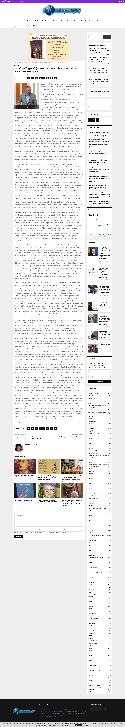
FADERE (90, 505)
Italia (89, 550)
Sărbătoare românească (95, 635)
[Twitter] (96, 709)
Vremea (91, 210)
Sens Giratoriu (46, 20)
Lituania (90, 562)
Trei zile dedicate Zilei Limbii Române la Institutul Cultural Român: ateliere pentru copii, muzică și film (99, 66)
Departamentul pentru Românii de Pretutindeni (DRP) (98, 465)
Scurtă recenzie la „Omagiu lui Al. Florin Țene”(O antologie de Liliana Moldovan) (48, 477)
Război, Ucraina (93, 618)
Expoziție (91, 500)
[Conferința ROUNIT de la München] (93, 348)
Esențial (90, 488)
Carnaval (91, 438)
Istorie (90, 547)
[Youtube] (105, 709)
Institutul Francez (93, 538)
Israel (90, 545)
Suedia (90, 663)
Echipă (76, 20)
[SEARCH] (109, 106)
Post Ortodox (92, 613)
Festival (90, 510)
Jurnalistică (91, 555)
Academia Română (93, 393)
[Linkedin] (101, 709)
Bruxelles (91, 423)
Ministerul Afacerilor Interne (96, 572)
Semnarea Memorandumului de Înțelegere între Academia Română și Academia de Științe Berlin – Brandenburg (104, 319)
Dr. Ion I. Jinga (92, 476)
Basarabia (91, 416)
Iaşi (89, 525)
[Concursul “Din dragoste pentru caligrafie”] (93, 306)
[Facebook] (92, 709)
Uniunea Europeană (94, 685)
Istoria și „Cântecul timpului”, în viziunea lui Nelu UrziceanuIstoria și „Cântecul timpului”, (71, 502)
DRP (89, 481)
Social (90, 648)
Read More (86, 725)
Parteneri (92, 20)
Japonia (90, 552)
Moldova (90, 575)
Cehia (90, 441)
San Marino (91, 631)
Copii (89, 459)
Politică (90, 603)
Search (90, 34)
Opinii (90, 592)
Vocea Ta (83, 20)
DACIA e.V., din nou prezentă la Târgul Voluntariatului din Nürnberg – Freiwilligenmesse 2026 (104, 290)
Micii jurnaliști (26, 26)
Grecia (90, 520)
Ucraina (90, 675)
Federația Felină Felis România (97, 508)
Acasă (14, 20)
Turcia (90, 673)
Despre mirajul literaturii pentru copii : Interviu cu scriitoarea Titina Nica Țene (29, 438)
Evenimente (91, 493)
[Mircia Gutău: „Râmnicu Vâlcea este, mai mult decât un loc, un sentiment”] (93, 335)
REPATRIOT (91, 623)
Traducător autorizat (94, 670)
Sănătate (91, 633)
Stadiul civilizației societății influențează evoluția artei (68, 438)
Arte (89, 403)
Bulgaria (90, 431)
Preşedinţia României (94, 616)
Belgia (90, 418)
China (90, 443)
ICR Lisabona (92, 528)
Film (89, 513)
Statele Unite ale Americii (96, 658)
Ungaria (90, 682)
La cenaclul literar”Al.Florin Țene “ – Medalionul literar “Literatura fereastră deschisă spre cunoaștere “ (72, 478)
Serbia (90, 645)
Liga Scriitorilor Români (95, 557)
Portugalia (91, 608)
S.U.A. (90, 628)
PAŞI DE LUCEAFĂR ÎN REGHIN (24, 476)
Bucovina (91, 426)
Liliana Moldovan (20, 74)
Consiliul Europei (93, 453)
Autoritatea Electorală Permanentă (98, 412)
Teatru (90, 668)
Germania (91, 518)
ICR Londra (91, 530)
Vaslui (90, 691)
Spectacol (91, 653)
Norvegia (91, 582)
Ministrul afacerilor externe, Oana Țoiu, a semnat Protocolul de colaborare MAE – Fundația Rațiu (99, 50)
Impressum (16, 26)
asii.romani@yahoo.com (51, 716)
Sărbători (91, 638)
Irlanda (90, 542)
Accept (78, 725)
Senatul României (93, 640)
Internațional (92, 540)
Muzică (90, 577)
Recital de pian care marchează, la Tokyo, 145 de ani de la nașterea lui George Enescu (98, 81)
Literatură (91, 560)
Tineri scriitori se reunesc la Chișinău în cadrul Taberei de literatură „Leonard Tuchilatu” (97, 187)
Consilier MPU (92, 450)
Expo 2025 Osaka (93, 498)
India (89, 533)
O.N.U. (90, 587)
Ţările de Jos (92, 665)
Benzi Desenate (93, 421)
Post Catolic (92, 611)
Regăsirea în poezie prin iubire (24, 500)
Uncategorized (92, 677)
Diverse (69, 20)
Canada (90, 436)
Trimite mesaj (37, 26)
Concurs (90, 448)
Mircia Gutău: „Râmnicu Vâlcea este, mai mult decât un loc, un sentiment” (104, 334)
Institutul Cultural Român (96, 535)
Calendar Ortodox (93, 433)
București (91, 428)
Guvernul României (94, 523)
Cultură (90, 462)
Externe (90, 503)
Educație (91, 486)
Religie (90, 621)
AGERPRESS (91, 398)
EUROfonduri (92, 491)
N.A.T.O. (90, 580)
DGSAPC (90, 468)
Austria (90, 409)
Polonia (90, 606)
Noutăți (37, 20)
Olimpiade (91, 589)
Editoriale (22, 20)
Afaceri (90, 395)
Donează (99, 20)
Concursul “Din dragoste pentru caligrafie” (103, 304)
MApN (90, 565)
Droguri (90, 478)
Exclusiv (29, 20)
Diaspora (56, 20)
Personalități (92, 598)
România (91, 626)
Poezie (90, 601)
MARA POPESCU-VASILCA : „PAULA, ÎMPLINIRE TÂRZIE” (47, 501)
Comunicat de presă (94, 445)
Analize (90, 400)
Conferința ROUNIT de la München (104, 345)
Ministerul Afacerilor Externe (97, 570)
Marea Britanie (92, 567)
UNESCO (90, 680)
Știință (90, 660)
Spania (90, 650)
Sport (63, 20)
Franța (90, 515)
